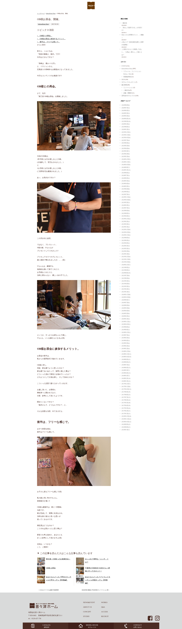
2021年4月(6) (126, 283)
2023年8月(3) (126, 213)
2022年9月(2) (126, 191)
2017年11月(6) (126, 386)
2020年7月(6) (126, 302)
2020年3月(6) (126, 313)
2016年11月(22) (126, 419)
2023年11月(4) (126, 197)
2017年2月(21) (126, 411)
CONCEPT (87, 612)
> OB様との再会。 (44, 36)
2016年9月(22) (126, 424)
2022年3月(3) (126, 248)
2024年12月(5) (126, 159)
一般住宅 (124, 23)
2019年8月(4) (126, 327)
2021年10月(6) (126, 262)
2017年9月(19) (126, 392)
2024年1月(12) (126, 170)
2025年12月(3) (126, 132)
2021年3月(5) (126, 286)
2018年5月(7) (126, 370)
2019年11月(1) (126, 321)
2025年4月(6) (126, 148)
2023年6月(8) (126, 189)
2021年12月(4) (126, 256)
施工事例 (124, 85)
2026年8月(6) (126, 105)
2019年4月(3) (126, 340)
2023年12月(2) (126, 218)
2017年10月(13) (126, 389)
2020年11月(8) (126, 294)
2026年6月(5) (126, 110)
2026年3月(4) (126, 116)
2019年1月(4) (126, 348)
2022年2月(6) (126, 251)
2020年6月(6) (126, 305)
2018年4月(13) (126, 373)
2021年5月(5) (126, 281)
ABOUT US (87, 607)
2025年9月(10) (126, 121)
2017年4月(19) (126, 405)
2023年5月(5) (126, 202)
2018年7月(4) (126, 365)
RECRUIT (105, 616)
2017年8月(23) (126, 394)
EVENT (124, 66)
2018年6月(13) (126, 367)
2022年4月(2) (126, 243)
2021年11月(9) (126, 259)
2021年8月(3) (126, 270)
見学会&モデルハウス (128, 95)
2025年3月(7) (126, 151)
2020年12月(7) (126, 264)
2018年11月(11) (126, 354)
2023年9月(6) (126, 210)
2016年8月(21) (126, 427)
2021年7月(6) (126, 275)
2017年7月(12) (126, 397)
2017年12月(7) (126, 383)
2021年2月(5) (126, 289)
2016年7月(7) (126, 429)
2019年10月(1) (126, 324)
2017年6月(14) (126, 400)
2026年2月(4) (126, 124)
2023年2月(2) (126, 221)
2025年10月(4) (126, 137)
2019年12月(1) (126, 332)
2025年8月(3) (126, 126)
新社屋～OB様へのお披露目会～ (58, 559)
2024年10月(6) (126, 164)
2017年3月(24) (126, 408)
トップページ (41, 13)
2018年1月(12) (126, 381)
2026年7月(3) (126, 108)
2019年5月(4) (126, 337)
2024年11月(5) (126, 162)
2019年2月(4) (126, 346)
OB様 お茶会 (51, 568)
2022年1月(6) (126, 254)
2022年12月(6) (126, 229)
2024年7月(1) (126, 175)
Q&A (103, 607)
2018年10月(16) (126, 356)
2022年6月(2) (126, 240)
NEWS (123, 79)
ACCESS (104, 612)
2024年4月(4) (126, 183)
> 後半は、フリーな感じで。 (48, 42)
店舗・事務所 (127, 93)
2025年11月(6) (126, 135)
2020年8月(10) (126, 273)
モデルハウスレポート (128, 82)
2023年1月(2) (126, 227)
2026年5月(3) (126, 113)
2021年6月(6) (126, 278)
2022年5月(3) (126, 246)
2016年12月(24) (126, 416)
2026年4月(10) (126, 118)
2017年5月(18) (126, 402)
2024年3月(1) (126, 186)
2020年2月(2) (126, 316)
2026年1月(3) (126, 129)
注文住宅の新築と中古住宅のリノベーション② (95, 590)
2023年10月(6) (126, 200)
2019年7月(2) (126, 335)
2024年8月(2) (126, 172)
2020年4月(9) (126, 310)
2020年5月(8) (126, 308)
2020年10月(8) (126, 297)
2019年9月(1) (126, 329)
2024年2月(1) (126, 205)
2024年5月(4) (126, 181)
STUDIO (86, 616)
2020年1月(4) (126, 319)
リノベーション (128, 87)
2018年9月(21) (126, 359)
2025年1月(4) (126, 156)
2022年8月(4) (126, 237)
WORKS (104, 602)
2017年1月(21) (126, 413)
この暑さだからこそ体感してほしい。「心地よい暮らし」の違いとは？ (132, 52)
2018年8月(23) (126, 362)
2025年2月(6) (126, 154)
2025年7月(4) (126, 140)
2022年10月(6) (126, 232)
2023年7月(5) (126, 208)
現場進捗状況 (127, 76)
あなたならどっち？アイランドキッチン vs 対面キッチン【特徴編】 (97, 580)
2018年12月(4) (126, 351)
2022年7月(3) (126, 194)
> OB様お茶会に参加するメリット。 (51, 39)
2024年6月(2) (126, 178)
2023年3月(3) (126, 224)
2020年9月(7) (126, 300)
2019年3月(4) (126, 343)
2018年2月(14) (126, 378)
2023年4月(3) (126, 216)
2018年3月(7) (126, 375)
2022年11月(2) (126, 235)
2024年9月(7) (126, 167)
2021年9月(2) (126, 267)
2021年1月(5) (126, 292)
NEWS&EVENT (89, 602)
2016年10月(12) (126, 421)
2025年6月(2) (126, 143)
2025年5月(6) (126, 145)
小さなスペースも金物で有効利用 (49, 590)
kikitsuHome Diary (51, 13)
